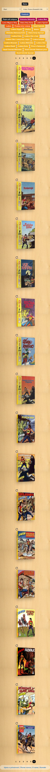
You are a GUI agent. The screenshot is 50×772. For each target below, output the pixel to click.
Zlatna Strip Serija (26, 22)
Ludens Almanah (11, 43)
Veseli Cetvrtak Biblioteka (12, 49)
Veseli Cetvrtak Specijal (25, 53)
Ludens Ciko (40, 43)
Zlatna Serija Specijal (36, 33)
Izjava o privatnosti (11, 767)
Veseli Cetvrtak (38, 26)
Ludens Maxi (42, 19)
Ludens (8, 26)
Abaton (36, 29)
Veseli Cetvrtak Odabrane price (36, 49)
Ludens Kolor (23, 46)
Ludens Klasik (10, 46)
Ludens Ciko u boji (31, 36)
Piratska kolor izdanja (22, 26)
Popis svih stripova (10, 19)
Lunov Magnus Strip (9, 22)
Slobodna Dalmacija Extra (15, 33)
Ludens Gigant (16, 29)
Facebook (25, 14)
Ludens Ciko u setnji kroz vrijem (18, 39)
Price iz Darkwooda (38, 46)
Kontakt (43, 767)
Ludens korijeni (38, 39)
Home (25, 4)
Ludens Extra (16, 36)
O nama (35, 767)
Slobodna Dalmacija (27, 19)
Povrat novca (25, 767)
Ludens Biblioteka (26, 43)
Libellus (28, 29)
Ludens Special (42, 22)
